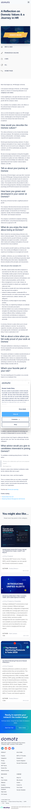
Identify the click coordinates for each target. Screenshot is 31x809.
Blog (2, 777)
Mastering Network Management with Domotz (13, 498)
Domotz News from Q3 (7, 496)
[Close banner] (28, 382)
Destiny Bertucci (13, 568)
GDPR (25, 801)
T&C (3, 803)
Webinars (3, 782)
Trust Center (19, 787)
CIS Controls (4, 794)
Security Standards (21, 790)
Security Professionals (22, 763)
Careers (18, 782)
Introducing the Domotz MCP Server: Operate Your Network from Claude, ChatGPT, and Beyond (14, 551)
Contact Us (19, 785)
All (6, 65)
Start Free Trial (9, 727)
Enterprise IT (20, 758)
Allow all (15, 414)
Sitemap (7, 803)
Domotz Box (4, 768)
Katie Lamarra (13, 633)
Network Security (5, 770)
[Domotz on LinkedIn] (2, 748)
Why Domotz (20, 780)
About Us (19, 777)
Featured (10, 556)
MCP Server (4, 765)
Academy (3, 785)
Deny (15, 424)
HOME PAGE (9, 71)
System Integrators (21, 760)
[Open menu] (28, 2)
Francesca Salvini (12, 53)
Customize (15, 419)
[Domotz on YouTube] (9, 748)
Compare (3, 763)
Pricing (2, 760)
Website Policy (4, 801)
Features (3, 755)
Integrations (4, 758)
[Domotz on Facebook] (13, 748)
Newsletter (18, 601)
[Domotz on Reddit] (6, 748)
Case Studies (4, 780)
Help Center (4, 791)
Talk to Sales (22, 727)
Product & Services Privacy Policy (15, 801)
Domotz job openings (13, 489)
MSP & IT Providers (21, 755)
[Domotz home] (5, 2)
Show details (22, 409)
